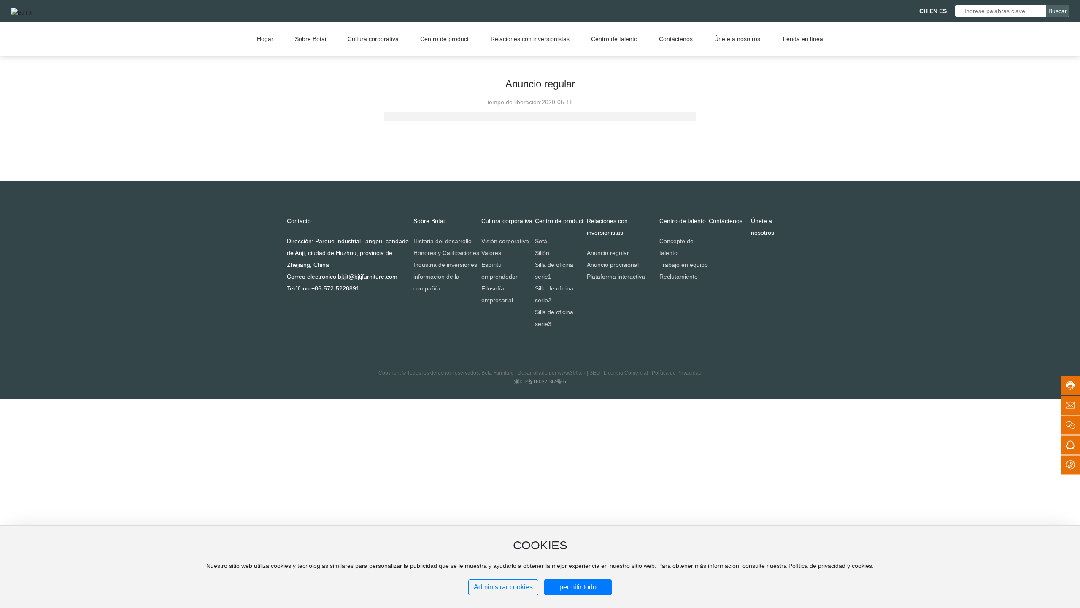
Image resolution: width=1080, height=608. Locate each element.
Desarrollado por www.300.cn (552, 373)
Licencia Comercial (626, 373)
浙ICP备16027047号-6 (540, 382)
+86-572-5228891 (335, 288)
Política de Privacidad (677, 373)
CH (923, 11)
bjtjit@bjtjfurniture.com (367, 276)
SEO (594, 373)
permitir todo (578, 587)
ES (943, 11)
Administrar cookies (503, 587)
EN (933, 11)
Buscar (1057, 11)
